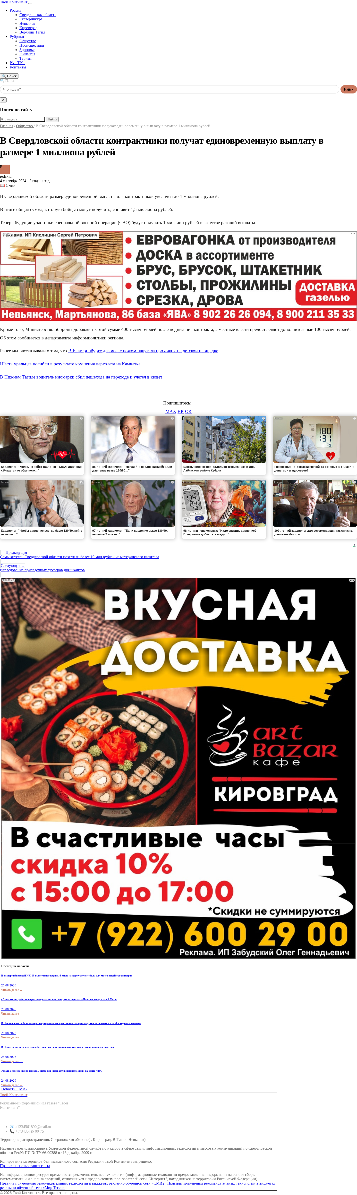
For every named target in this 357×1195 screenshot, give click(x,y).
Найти (348, 89)
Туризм (25, 58)
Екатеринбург (30, 19)
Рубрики (17, 36)
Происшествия (31, 45)
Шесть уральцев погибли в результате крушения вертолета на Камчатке (70, 363)
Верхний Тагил (32, 32)
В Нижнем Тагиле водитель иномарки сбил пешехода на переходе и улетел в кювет (81, 376)
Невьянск (27, 23)
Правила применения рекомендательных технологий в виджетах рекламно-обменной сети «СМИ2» (83, 1183)
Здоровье (26, 50)
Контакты (18, 67)
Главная (6, 126)
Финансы (27, 54)
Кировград (28, 28)
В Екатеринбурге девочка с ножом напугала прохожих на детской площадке (143, 350)
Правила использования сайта (25, 1166)
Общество (27, 41)
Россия (15, 10)
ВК (181, 411)
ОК (188, 411)
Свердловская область (37, 15)
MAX (170, 411)
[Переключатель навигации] (30, 3)
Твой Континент (14, 2)
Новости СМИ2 (14, 1089)
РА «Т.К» (17, 63)
